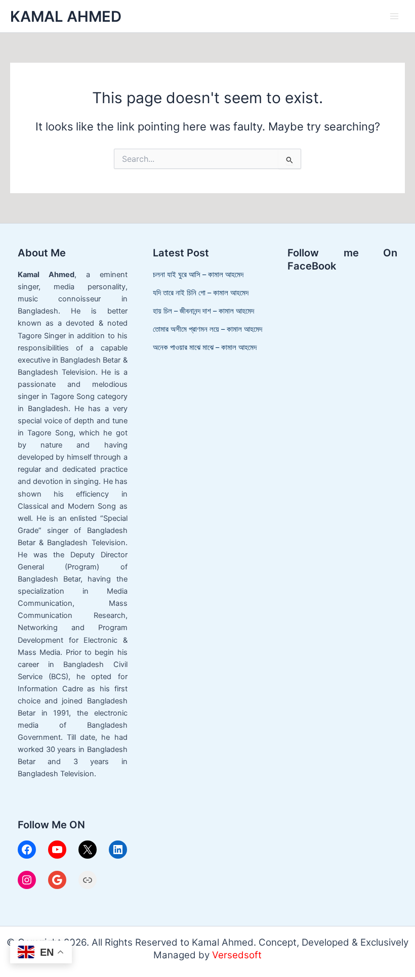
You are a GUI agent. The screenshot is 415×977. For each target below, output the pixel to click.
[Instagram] (27, 880)
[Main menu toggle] (394, 16)
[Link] (87, 880)
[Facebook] (27, 849)
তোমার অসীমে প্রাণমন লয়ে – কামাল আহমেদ (207, 329)
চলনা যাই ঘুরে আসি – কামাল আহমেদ (198, 274)
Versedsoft (237, 955)
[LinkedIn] (118, 849)
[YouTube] (57, 849)
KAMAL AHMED (65, 16)
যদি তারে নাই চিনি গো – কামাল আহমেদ (200, 292)
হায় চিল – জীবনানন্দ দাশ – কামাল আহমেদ (203, 311)
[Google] (57, 880)
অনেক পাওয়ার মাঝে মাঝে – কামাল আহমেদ (205, 347)
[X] (87, 849)
